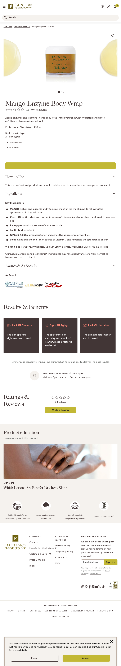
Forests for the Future (41, 548)
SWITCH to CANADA (60, 617)
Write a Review (60, 410)
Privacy (11, 611)
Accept (86, 658)
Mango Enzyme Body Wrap (43, 27)
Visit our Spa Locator (55, 377)
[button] (109, 6)
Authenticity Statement (56, 611)
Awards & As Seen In (21, 266)
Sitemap (21, 611)
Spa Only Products (22, 27)
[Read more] (60, 461)
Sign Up (110, 562)
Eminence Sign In (105, 611)
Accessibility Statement (82, 611)
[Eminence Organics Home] (20, 6)
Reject (34, 658)
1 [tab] (59, 92)
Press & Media (37, 560)
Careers (33, 542)
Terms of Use (35, 611)
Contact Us (61, 557)
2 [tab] (63, 92)
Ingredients (13, 194)
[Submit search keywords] (5, 17)
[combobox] (60, 18)
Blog (32, 566)
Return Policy (62, 546)
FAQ (57, 563)
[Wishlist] (113, 35)
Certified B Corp (38, 554)
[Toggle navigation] (4, 7)
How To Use (14, 177)
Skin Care (8, 27)
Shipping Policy (64, 551)
